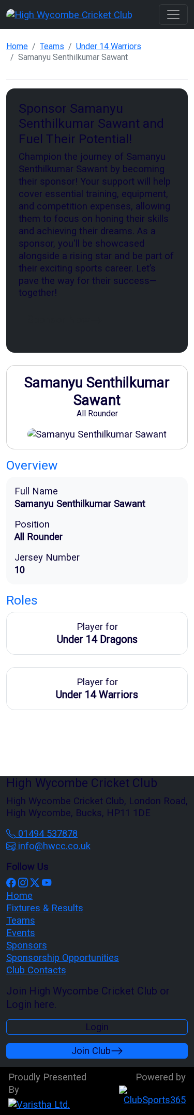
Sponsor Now (58, 319)
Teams (52, 46)
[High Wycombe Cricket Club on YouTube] (46, 883)
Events (20, 932)
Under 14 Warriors (108, 46)
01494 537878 (47, 833)
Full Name (36, 491)
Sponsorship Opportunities (62, 957)
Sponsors (26, 945)
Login (97, 1026)
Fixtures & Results (44, 907)
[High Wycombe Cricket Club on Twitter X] (34, 883)
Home (17, 46)
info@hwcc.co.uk (53, 845)
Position (32, 524)
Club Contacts (36, 970)
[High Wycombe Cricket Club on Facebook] (11, 883)
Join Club (91, 1050)
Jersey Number (47, 557)
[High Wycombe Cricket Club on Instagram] (22, 883)
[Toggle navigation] (173, 14)
